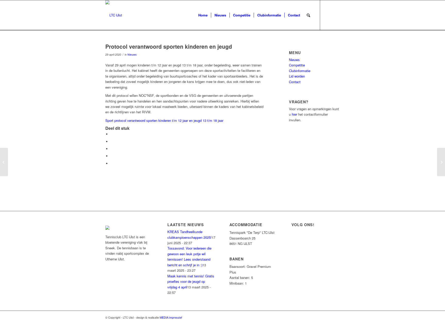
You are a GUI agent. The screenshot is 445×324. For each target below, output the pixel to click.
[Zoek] (308, 15)
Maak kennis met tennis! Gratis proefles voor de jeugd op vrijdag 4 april (190, 281)
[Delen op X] (111, 141)
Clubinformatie (299, 70)
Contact (295, 81)
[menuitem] (203, 15)
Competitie (297, 65)
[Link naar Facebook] (328, 15)
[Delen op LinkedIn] (111, 156)
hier (294, 114)
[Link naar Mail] (336, 15)
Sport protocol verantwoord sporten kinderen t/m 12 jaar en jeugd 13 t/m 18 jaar (164, 120)
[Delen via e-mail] (111, 163)
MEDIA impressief (171, 317)
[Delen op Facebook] (111, 134)
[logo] (113, 15)
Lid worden (297, 76)
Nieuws (131, 54)
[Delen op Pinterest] (111, 148)
